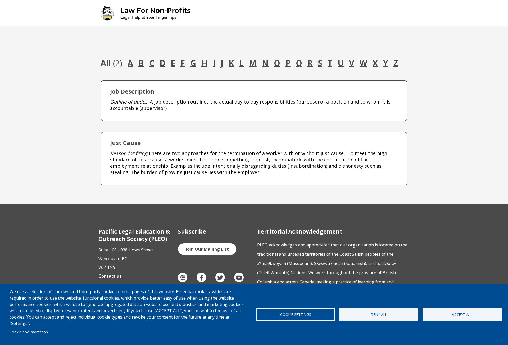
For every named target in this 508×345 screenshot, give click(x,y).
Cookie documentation (29, 331)
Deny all (379, 314)
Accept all (462, 314)
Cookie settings (295, 314)
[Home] (146, 13)
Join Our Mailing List (207, 249)
